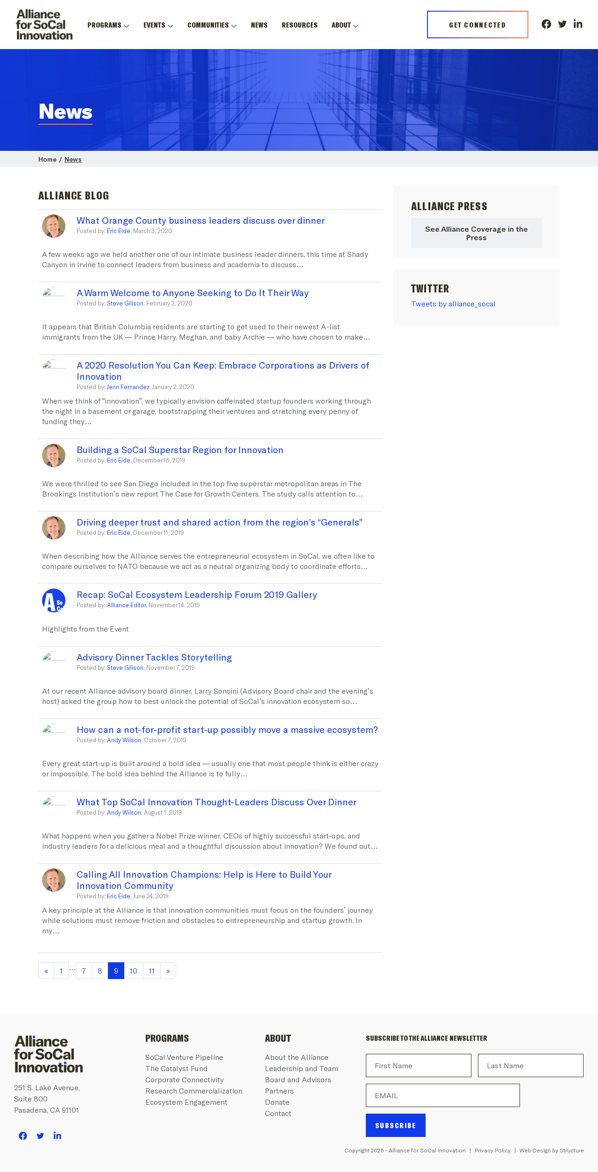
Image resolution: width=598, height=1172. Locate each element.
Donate (277, 1101)
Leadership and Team (301, 1068)
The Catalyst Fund (176, 1068)
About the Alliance (296, 1056)
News (259, 24)
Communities (208, 24)
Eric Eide (118, 230)
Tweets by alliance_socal (453, 303)
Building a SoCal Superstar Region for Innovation (180, 449)
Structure (572, 1150)
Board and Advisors (298, 1079)
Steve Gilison (125, 303)
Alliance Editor (126, 605)
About (341, 24)
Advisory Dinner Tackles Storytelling (154, 656)
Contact (278, 1112)
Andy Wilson (124, 740)
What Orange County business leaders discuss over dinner (201, 220)
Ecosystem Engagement (186, 1101)
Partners (279, 1090)
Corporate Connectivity (184, 1079)
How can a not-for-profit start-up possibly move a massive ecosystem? (227, 729)
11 (152, 970)
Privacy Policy (493, 1150)
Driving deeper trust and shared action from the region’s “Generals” (220, 521)
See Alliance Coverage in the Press (476, 233)
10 (133, 970)
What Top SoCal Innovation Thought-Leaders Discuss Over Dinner (216, 801)
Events (154, 24)
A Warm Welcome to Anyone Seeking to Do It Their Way (193, 292)
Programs (104, 24)
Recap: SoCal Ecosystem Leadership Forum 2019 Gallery (197, 594)
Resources (300, 24)
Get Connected (477, 24)
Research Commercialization (193, 1090)
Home (47, 159)
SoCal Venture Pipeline (184, 1056)
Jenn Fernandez (128, 387)
